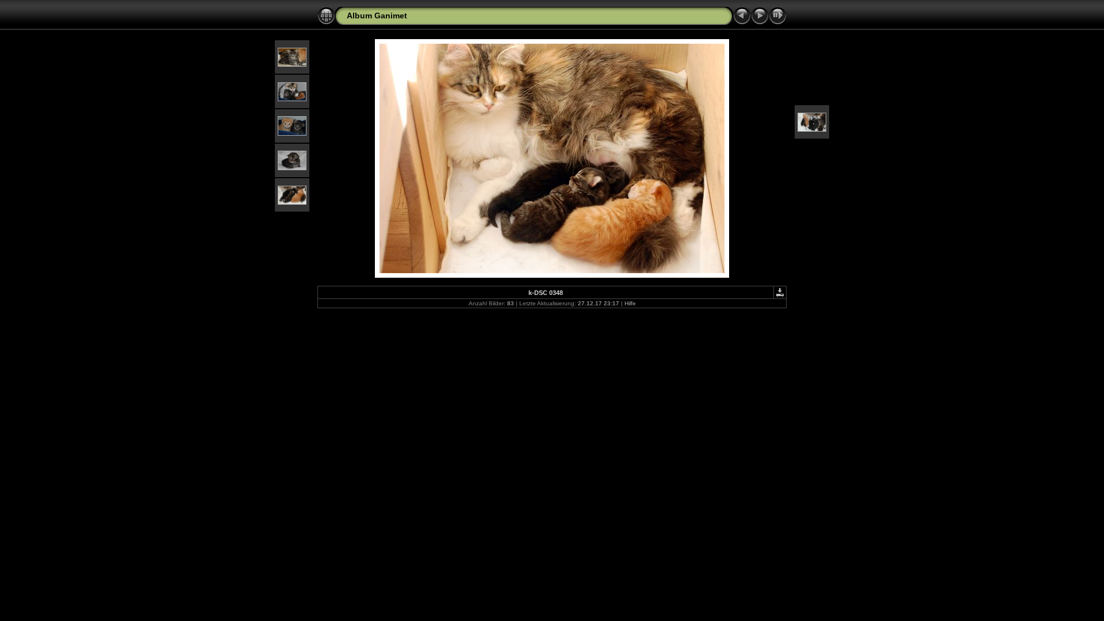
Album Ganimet (377, 15)
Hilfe (630, 303)
